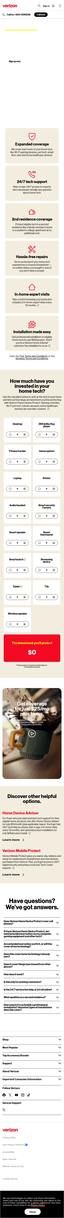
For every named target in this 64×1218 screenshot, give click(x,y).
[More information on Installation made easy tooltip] (49, 346)
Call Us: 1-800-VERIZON (18, 15)
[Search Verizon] (39, 5)
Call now (41, 14)
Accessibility (8, 1152)
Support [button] (7, 1063)
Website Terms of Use (13, 1166)
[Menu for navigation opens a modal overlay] (60, 5)
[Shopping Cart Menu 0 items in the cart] (53, 5)
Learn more (11, 839)
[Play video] (32, 733)
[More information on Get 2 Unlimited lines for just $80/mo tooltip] (25, 559)
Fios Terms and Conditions (34, 356)
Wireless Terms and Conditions (32, 358)
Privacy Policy (9, 1137)
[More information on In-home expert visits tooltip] (38, 305)
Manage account (35, 61)
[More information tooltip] (48, 409)
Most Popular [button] (10, 1047)
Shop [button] (5, 1039)
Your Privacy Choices (12, 1145)
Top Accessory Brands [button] (15, 1055)
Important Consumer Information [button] (21, 1079)
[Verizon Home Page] (9, 5)
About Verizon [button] (10, 1071)
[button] (32, 922)
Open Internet (9, 1159)
